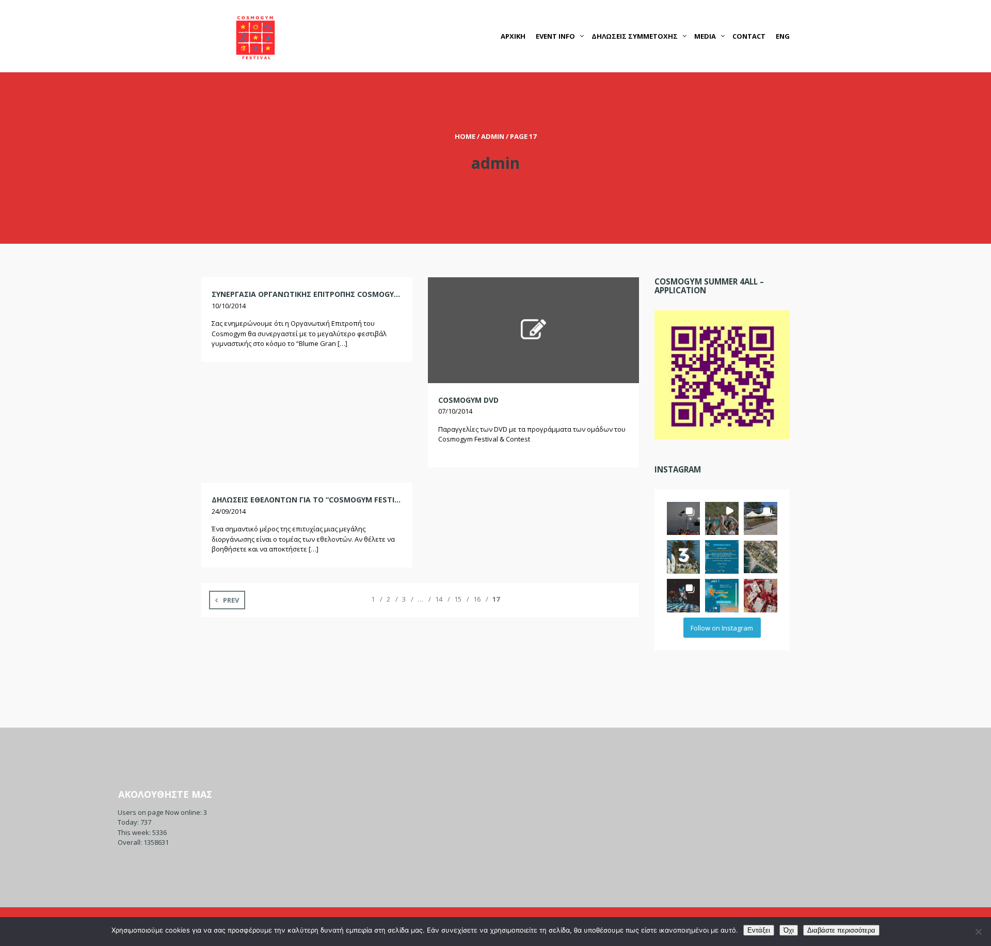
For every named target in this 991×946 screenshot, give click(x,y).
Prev (231, 600)
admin (492, 136)
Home (465, 136)
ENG (783, 36)
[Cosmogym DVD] (533, 329)
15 (457, 599)
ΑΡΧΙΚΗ (513, 36)
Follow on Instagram (722, 628)
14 (438, 599)
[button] (683, 518)
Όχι (789, 930)
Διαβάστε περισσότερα (841, 930)
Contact (748, 36)
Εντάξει (758, 930)
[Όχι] (978, 931)
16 (477, 599)
